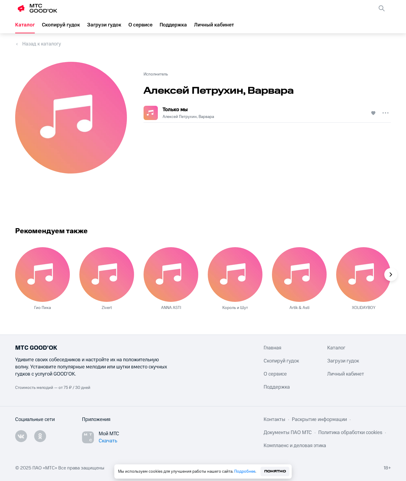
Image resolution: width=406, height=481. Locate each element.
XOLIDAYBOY (363, 307)
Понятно (275, 471)
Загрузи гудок (104, 25)
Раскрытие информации (319, 419)
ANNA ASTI (171, 307)
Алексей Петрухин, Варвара (188, 116)
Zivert (107, 307)
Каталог (25, 25)
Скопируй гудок (61, 25)
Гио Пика (42, 307)
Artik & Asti (299, 307)
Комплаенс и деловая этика (295, 446)
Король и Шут (235, 307)
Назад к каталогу (41, 44)
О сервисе (140, 25)
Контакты (274, 419)
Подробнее (244, 471)
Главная (272, 348)
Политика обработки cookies (350, 433)
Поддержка (173, 25)
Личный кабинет (214, 25)
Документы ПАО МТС (288, 433)
